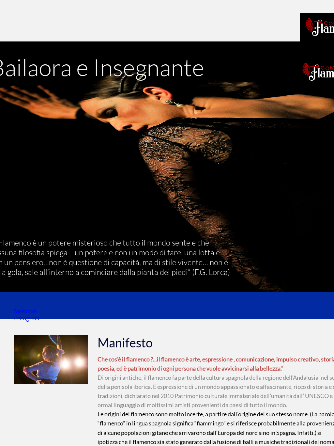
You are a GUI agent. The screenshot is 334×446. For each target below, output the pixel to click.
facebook (25, 311)
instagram (26, 318)
